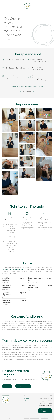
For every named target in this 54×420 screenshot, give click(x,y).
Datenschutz (27, 400)
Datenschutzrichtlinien (34, 417)
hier (44, 229)
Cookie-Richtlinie (44, 417)
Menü (52, 1)
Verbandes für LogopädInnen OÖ (12, 269)
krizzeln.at (26, 417)
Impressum (26, 398)
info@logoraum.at (48, 402)
